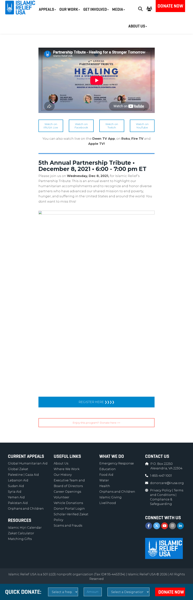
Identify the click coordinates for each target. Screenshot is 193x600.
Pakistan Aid (18, 503)
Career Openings (67, 491)
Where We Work (67, 469)
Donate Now (170, 6)
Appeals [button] (46, 9)
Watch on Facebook (81, 125)
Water (104, 480)
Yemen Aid (16, 497)
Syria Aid (14, 491)
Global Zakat (18, 469)
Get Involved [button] (95, 9)
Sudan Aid (16, 486)
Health (104, 486)
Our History (63, 474)
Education (107, 469)
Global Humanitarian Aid (27, 463)
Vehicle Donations (68, 503)
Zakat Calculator (21, 533)
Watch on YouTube (142, 125)
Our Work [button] (68, 9)
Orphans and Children (26, 508)
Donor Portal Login (69, 508)
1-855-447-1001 (161, 475)
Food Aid (106, 474)
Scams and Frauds (68, 525)
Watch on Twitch (111, 125)
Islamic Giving (110, 497)
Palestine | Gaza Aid (23, 474)
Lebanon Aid (18, 480)
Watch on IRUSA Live (50, 125)
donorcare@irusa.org (167, 483)
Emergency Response (116, 463)
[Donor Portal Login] (149, 8)
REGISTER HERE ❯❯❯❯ (96, 402)
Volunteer (61, 497)
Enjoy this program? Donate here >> (96, 422)
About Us (61, 463)
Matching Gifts (20, 539)
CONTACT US (157, 456)
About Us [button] (136, 26)
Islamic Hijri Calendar (25, 527)
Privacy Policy (161, 490)
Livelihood (107, 503)
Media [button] (117, 9)
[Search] (140, 8)
